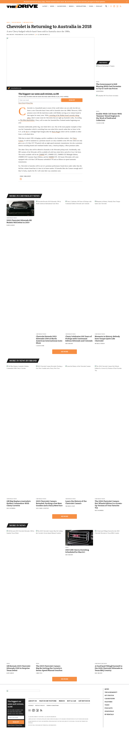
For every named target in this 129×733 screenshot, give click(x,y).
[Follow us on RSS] (120, 6)
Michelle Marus (100, 343)
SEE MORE (64, 352)
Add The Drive (44, 34)
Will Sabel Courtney (42, 508)
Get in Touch (84, 701)
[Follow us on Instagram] (114, 6)
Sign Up (72, 100)
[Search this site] (106, 6)
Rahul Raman (11, 225)
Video (91, 6)
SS (27, 132)
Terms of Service (21, 103)
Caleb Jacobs (100, 123)
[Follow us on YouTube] (111, 6)
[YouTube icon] (29, 710)
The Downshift (111, 692)
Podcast (99, 6)
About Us (32, 701)
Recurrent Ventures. (38, 716)
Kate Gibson (10, 673)
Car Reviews (61, 6)
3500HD (51, 157)
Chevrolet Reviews (101, 663)
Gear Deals (109, 711)
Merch (71, 6)
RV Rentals (109, 714)
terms (83, 721)
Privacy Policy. (30, 103)
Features (108, 702)
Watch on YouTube (47, 701)
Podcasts (109, 708)
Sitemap (30, 705)
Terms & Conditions (53, 705)
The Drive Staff (70, 506)
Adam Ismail (100, 91)
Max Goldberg (11, 508)
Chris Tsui (39, 673)
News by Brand (16, 22)
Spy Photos (109, 695)
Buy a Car (71, 701)
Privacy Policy (41, 1)
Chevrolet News (28, 22)
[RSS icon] (41, 710)
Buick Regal (56, 132)
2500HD (41, 154)
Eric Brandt (10, 34)
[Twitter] (21, 179)
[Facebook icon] (37, 710)
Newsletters (81, 6)
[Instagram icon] (33, 710)
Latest (44, 6)
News (52, 6)
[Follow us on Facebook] (117, 6)
